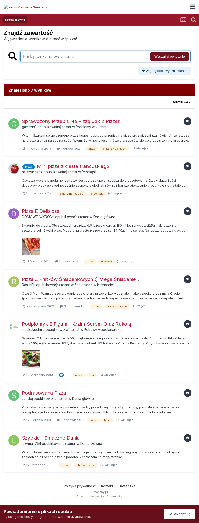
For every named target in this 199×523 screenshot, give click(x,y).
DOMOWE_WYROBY (38, 217)
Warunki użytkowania (74, 517)
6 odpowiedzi (70, 420)
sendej (27, 398)
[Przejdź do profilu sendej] (13, 395)
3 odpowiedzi (73, 306)
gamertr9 (29, 127)
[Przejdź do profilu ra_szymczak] (13, 168)
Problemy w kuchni (91, 127)
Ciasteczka (126, 486)
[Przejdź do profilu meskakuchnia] (13, 326)
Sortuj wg (181, 102)
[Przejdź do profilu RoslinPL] (13, 281)
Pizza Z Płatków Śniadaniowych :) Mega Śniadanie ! (80, 279)
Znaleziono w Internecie (94, 285)
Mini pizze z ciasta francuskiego (73, 166)
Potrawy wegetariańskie (103, 329)
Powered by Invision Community (99, 496)
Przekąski (90, 172)
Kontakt (107, 486)
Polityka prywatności (80, 486)
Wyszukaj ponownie (169, 56)
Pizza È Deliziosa (40, 211)
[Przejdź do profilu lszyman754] (13, 440)
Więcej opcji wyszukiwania (166, 71)
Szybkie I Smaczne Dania (51, 438)
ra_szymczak (32, 172)
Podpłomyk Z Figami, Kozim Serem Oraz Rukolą (76, 324)
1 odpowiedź (70, 148)
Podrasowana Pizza (44, 393)
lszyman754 (31, 443)
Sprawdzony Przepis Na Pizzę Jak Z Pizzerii (72, 121)
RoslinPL (28, 285)
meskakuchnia (33, 329)
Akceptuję (181, 514)
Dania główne (104, 217)
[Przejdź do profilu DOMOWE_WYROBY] (13, 213)
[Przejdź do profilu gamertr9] (13, 123)
